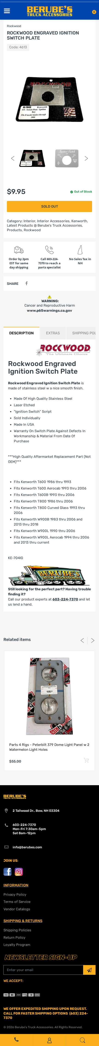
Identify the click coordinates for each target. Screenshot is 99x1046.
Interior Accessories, (53, 221)
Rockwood (32, 230)
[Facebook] (26, 283)
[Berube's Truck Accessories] (49, 11)
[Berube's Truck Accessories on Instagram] (19, 871)
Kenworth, (79, 221)
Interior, (29, 221)
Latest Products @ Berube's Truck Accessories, (45, 225)
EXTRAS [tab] (53, 333)
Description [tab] (21, 333)
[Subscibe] (89, 970)
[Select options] (86, 760)
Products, (15, 230)
